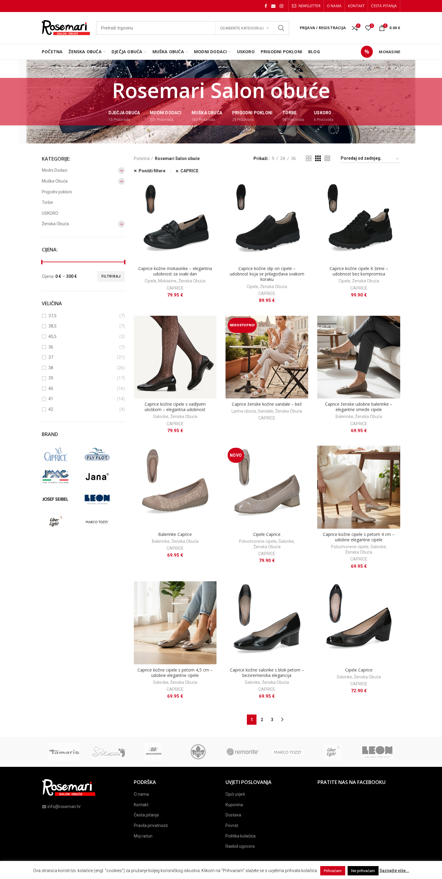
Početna (142, 158)
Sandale (265, 411)
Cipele (150, 280)
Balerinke (344, 416)
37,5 (52, 315)
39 (50, 378)
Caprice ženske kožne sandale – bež (267, 404)
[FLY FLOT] (103, 454)
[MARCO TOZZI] (103, 521)
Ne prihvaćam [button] (363, 870)
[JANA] (103, 476)
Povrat (232, 825)
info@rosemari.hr (64, 806)
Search (281, 28)
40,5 (52, 336)
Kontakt (141, 804)
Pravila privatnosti (151, 825)
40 (50, 388)
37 (50, 357)
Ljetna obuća (244, 411)
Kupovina (234, 804)
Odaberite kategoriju (242, 28)
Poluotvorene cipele (258, 541)
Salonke (160, 416)
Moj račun (143, 836)
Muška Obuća (55, 181)
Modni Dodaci (54, 170)
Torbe (47, 202)
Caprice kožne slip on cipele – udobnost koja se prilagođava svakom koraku (267, 274)
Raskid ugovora (240, 846)
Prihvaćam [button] (333, 870)
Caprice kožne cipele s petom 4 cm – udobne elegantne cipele (358, 537)
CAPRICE (189, 170)
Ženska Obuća (191, 280)
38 (50, 367)
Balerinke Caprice (175, 534)
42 (50, 409)
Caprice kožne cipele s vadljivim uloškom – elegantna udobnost (175, 406)
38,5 (52, 326)
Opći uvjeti (235, 794)
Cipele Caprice (267, 534)
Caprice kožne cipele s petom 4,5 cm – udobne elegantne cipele (175, 672)
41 (50, 398)
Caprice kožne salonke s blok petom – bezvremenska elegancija (267, 672)
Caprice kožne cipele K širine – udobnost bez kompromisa (359, 271)
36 (50, 347)
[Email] (273, 6)
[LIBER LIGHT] (61, 521)
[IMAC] (61, 476)
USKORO (50, 213)
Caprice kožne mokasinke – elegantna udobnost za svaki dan (175, 271)
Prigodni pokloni (57, 191)
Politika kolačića (241, 836)
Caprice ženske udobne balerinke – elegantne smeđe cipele (358, 406)
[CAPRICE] (61, 454)
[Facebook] (265, 6)
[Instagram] (281, 6)
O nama (141, 794)
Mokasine (167, 280)
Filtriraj (111, 276)
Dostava (233, 815)
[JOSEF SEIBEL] (61, 499)
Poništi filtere (152, 170)
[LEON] (103, 499)
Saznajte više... (394, 870)
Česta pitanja (146, 815)
